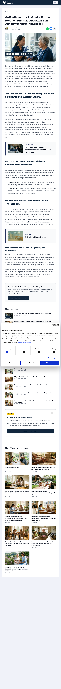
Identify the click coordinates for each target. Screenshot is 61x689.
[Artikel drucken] (54, 28)
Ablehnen (11, 363)
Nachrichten (12, 11)
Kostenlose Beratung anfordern (18, 298)
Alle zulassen (50, 363)
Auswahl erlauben (30, 363)
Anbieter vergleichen (30, 431)
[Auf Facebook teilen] (50, 28)
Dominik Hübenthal (15, 28)
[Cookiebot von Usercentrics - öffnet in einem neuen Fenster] (52, 325)
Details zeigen (52, 358)
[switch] (23, 352)
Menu (55, 2)
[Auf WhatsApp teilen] (47, 28)
